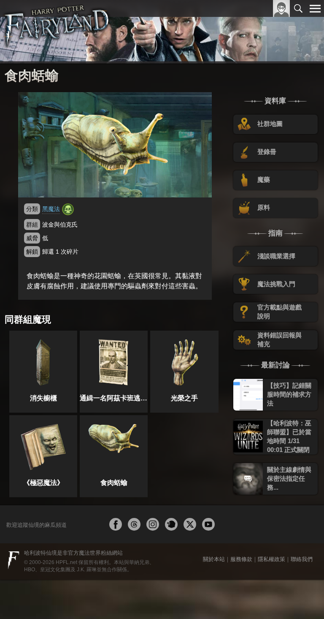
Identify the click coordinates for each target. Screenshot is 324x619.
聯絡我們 (302, 559)
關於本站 (214, 559)
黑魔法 (51, 208)
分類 (32, 208)
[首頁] (56, 31)
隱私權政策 (271, 559)
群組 (32, 224)
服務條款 (241, 559)
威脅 (32, 238)
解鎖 (32, 251)
